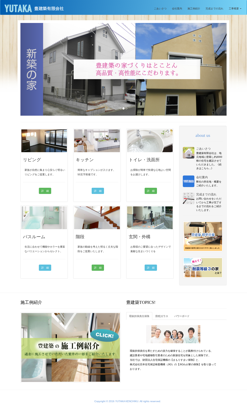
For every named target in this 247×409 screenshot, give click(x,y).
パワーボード (181, 316)
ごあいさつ (160, 8)
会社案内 (177, 8)
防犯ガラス (162, 316)
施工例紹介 (194, 8)
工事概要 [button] (234, 8)
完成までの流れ (214, 8)
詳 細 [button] (45, 190)
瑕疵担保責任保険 (139, 316)
